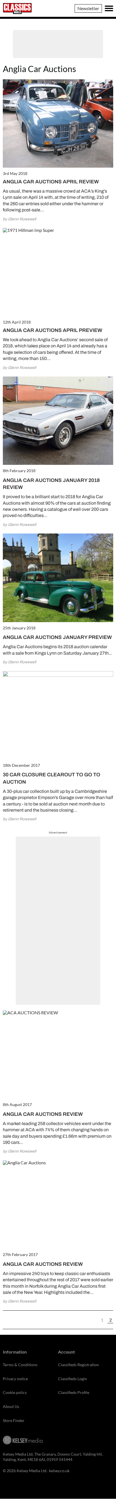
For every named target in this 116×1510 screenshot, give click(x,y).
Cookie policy (15, 1392)
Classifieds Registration (78, 1364)
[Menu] (109, 8)
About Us (11, 1406)
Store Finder (13, 1420)
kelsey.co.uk (59, 1470)
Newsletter (88, 8)
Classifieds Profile (73, 1392)
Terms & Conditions (20, 1364)
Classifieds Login (72, 1378)
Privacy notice (15, 1378)
